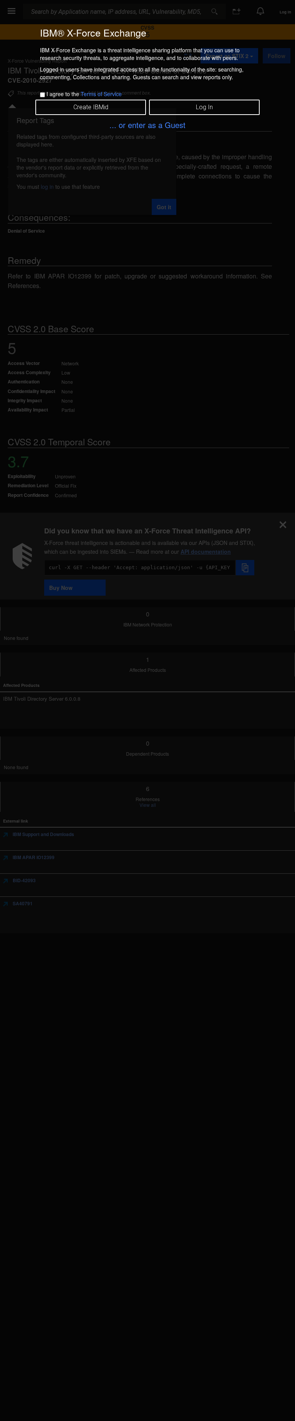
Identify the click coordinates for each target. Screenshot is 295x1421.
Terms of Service (101, 94)
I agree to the (84, 94)
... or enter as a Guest (147, 124)
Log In (204, 107)
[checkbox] (42, 94)
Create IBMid (90, 107)
